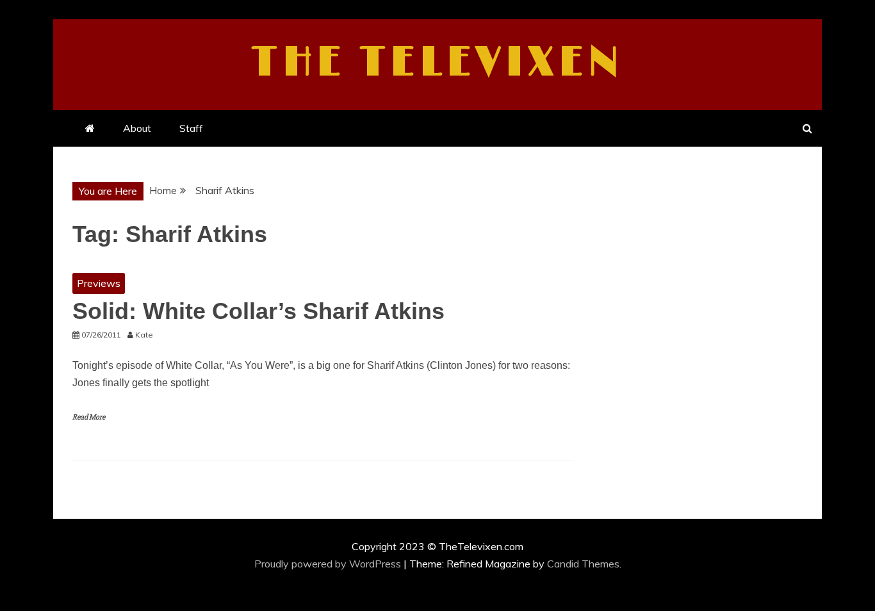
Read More (88, 417)
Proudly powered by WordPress (329, 563)
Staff (191, 128)
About (137, 128)
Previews (98, 283)
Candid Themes (583, 563)
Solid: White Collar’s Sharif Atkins (258, 311)
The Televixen (438, 63)
